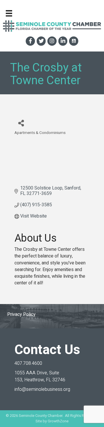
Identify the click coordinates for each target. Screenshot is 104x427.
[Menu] (9, 13)
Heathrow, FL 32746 (39, 376)
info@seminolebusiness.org (42, 389)
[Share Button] (20, 122)
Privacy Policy (21, 314)
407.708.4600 (28, 363)
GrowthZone (58, 421)
